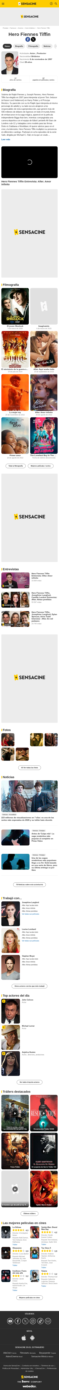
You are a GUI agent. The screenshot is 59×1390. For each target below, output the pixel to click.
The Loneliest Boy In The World (44, 455)
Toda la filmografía (16, 466)
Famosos (13, 28)
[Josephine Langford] (10, 913)
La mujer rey (15, 412)
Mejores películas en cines (29, 1298)
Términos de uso (47, 1366)
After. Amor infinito (44, 412)
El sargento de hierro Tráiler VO (44, 1167)
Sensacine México (39, 1356)
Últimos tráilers (29, 1214)
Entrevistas (11, 569)
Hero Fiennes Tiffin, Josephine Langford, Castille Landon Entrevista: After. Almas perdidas (44, 596)
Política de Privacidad (10, 1368)
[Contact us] (48, 1321)
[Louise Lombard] (10, 940)
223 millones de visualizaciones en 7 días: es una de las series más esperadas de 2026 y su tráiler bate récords (27, 818)
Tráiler (14, 1245)
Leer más (5, 139)
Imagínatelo (43, 326)
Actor (33, 53)
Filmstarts (24, 1353)
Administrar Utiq (27, 1368)
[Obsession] (5, 1253)
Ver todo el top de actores (30, 1082)
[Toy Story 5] (34, 1253)
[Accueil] (27, 3)
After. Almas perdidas (30, 911)
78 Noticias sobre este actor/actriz (29, 885)
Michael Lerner (28, 1026)
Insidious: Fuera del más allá (19, 1272)
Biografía (9, 90)
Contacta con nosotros (30, 1366)
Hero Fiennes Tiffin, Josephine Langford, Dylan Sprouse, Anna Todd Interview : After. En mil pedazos (44, 616)
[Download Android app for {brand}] (34, 1337)
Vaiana (44, 1271)
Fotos (7, 730)
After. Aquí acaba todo (43, 369)
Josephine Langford (30, 902)
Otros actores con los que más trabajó (29, 986)
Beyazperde (44, 1353)
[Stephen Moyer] (10, 967)
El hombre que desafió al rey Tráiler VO (15, 1205)
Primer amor (15, 455)
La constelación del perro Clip (15, 1129)
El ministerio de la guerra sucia (15, 369)
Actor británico (30, 28)
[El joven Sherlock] (15, 306)
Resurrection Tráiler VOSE (44, 1129)
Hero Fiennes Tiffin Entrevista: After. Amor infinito (42, 575)
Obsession (17, 1248)
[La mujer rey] (15, 392)
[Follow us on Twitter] (25, 1321)
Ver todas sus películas (30, 914)
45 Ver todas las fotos (29, 768)
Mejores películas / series (41, 466)
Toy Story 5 (46, 1248)
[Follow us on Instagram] (33, 1321)
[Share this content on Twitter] (33, 39)
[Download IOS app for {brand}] (25, 1337)
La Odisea (16, 1227)
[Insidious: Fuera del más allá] (5, 1276)
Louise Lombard (29, 929)
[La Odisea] (5, 1232)
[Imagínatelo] (44, 306)
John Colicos (27, 1000)
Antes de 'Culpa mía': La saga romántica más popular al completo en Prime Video (43, 837)
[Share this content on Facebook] (27, 39)
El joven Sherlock (15, 326)
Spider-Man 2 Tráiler (44, 1205)
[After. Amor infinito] (44, 392)
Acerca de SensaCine (11, 1366)
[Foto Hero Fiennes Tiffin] (7, 739)
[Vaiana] (34, 1276)
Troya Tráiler (15, 1167)
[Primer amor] (15, 435)
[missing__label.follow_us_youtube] (10, 1321)
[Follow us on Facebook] (18, 1321)
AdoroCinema (12, 1356)
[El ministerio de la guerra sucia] (15, 349)
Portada (5, 28)
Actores (20, 28)
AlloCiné (7, 1353)
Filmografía (11, 284)
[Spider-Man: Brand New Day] (34, 1232)
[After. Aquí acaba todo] (44, 349)
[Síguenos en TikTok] (40, 1321)
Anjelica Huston (28, 1052)
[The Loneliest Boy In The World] (44, 435)
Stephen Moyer (28, 956)
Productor (41, 53)
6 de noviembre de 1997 (41, 59)
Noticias (8, 777)
